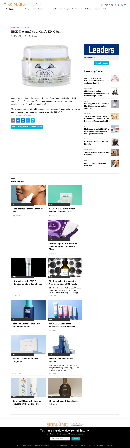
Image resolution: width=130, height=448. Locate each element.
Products (20, 27)
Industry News (88, 88)
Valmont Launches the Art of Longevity (25, 360)
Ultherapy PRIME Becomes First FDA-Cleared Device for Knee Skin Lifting (96, 106)
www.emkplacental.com (21, 115)
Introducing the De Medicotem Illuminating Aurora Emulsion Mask (63, 246)
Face (28, 27)
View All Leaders (101, 63)
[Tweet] (28, 120)
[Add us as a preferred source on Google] (33, 120)
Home (13, 27)
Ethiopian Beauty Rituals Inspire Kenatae (64, 402)
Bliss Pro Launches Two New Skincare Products (26, 325)
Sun (50, 319)
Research (87, 113)
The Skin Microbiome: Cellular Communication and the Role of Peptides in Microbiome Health (96, 119)
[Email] (13, 120)
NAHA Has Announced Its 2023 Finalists (96, 143)
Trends (86, 76)
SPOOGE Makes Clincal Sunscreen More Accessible (62, 325)
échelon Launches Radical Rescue (61, 360)
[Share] (18, 120)
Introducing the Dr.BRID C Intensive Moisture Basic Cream (27, 282)
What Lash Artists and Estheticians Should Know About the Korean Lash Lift (96, 81)
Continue (76, 438)
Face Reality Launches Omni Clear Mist (95, 164)
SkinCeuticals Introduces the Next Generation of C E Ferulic (63, 282)
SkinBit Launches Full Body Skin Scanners (96, 154)
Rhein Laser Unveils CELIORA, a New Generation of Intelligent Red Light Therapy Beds (96, 131)
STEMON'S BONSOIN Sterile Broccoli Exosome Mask (62, 210)
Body (85, 126)
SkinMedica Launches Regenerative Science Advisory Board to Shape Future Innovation (96, 93)
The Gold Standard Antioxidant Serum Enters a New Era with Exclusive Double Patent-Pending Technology (65, 290)
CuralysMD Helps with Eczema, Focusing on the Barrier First (26, 402)
